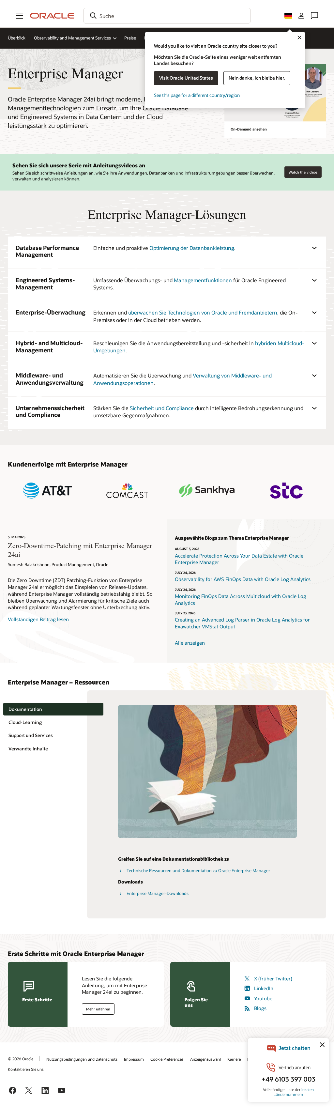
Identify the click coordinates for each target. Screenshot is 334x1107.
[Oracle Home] (52, 15)
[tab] (53, 709)
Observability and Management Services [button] (72, 37)
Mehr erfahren (98, 1009)
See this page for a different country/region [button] (197, 95)
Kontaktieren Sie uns (26, 1069)
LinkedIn (263, 988)
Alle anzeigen (190, 642)
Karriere (234, 1059)
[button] (19, 16)
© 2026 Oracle (20, 1058)
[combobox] (167, 15)
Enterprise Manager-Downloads (158, 893)
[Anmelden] (301, 16)
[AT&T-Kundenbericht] (47, 491)
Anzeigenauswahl (205, 1059)
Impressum (134, 1059)
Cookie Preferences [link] (167, 1059)
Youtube (263, 998)
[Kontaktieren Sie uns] (314, 16)
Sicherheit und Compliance (162, 408)
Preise (130, 37)
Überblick (16, 37)
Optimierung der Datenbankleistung (191, 247)
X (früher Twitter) (273, 978)
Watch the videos (303, 172)
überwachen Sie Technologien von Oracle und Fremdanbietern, (203, 312)
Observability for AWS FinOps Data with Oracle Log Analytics (243, 579)
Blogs (260, 1008)
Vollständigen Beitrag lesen (38, 619)
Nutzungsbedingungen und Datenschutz (81, 1059)
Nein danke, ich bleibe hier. (257, 78)
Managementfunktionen (203, 280)
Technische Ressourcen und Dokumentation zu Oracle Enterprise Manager (198, 870)
